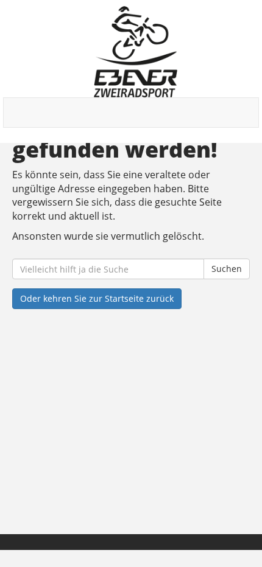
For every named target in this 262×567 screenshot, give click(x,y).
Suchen (226, 268)
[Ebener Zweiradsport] (135, 51)
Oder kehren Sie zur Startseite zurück (97, 298)
